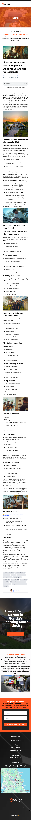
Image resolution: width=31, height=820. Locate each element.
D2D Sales (5, 76)
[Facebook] (6, 766)
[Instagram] (10, 766)
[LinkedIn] (17, 766)
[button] (29, 4)
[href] (15, 780)
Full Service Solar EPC (14, 76)
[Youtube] (21, 766)
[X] (14, 766)
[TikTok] (25, 766)
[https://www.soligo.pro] (6, 4)
